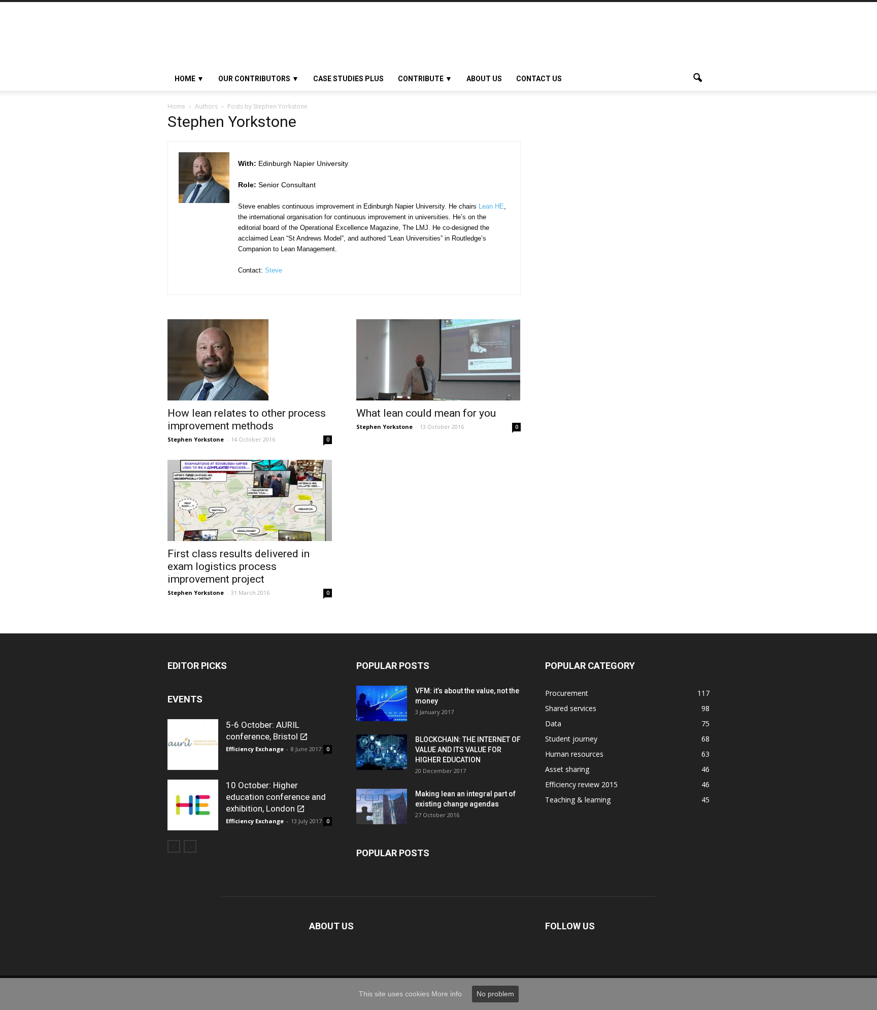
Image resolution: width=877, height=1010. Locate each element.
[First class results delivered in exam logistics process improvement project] (249, 500)
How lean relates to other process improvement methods (246, 419)
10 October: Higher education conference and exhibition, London (276, 797)
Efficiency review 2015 (581, 784)
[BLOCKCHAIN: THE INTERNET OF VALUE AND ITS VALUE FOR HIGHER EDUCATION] (381, 752)
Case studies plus (348, 79)
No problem (495, 994)
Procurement (566, 693)
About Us (484, 79)
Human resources (574, 754)
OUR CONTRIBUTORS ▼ (258, 79)
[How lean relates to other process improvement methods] (249, 359)
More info (446, 994)
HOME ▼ (189, 79)
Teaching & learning (578, 799)
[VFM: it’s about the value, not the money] (381, 703)
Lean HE (491, 206)
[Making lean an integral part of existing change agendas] (381, 806)
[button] (697, 78)
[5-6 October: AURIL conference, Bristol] (192, 744)
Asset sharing (567, 769)
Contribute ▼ (425, 79)
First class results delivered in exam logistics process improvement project (238, 566)
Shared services (570, 708)
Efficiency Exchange (255, 749)
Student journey (571, 739)
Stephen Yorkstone (195, 439)
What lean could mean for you (426, 413)
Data (553, 723)
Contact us (539, 79)
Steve (273, 270)
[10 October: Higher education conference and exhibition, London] (192, 805)
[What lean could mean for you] (438, 359)
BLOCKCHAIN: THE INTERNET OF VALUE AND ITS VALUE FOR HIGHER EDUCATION (468, 749)
